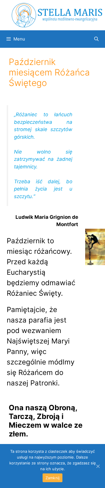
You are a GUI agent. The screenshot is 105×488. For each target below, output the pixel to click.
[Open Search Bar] (96, 39)
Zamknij (53, 477)
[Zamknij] (98, 466)
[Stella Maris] (57, 15)
